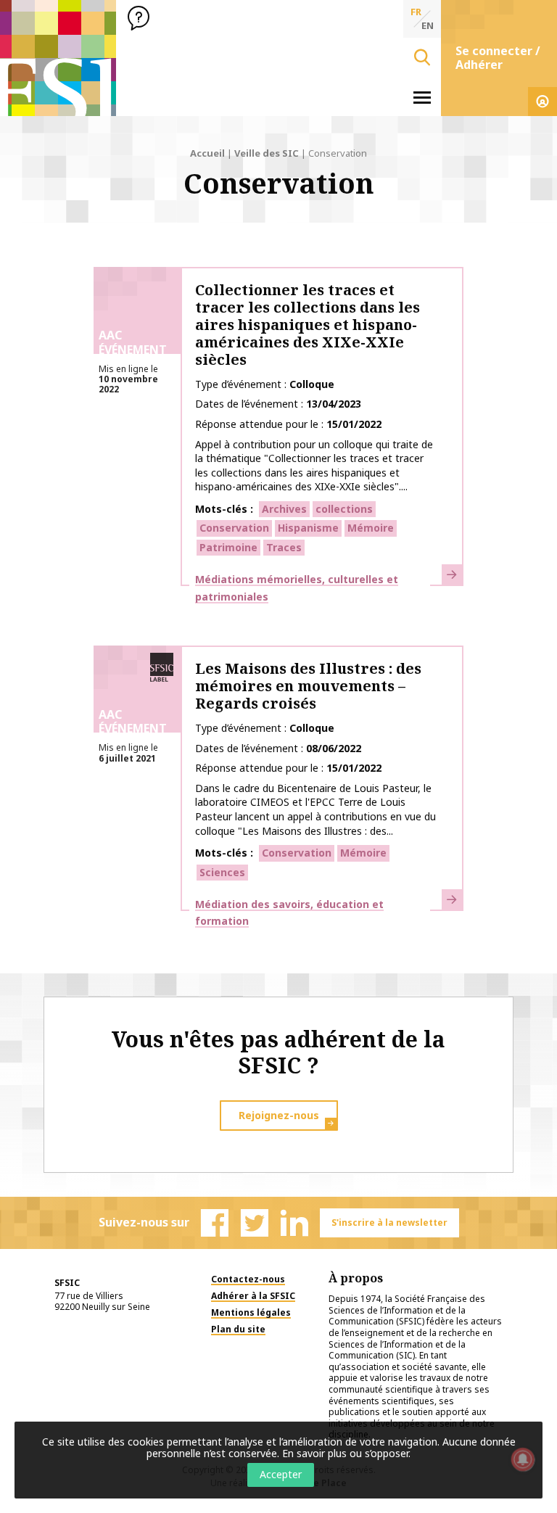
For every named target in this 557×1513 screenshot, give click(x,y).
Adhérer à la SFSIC (253, 1296)
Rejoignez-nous (279, 1115)
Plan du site (238, 1329)
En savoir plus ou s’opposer (345, 1453)
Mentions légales (251, 1312)
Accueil (207, 153)
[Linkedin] (294, 1222)
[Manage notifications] (523, 1459)
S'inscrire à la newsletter (389, 1222)
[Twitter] (254, 1222)
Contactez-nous (248, 1279)
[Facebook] (214, 1222)
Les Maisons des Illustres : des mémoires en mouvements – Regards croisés (308, 686)
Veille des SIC (266, 153)
